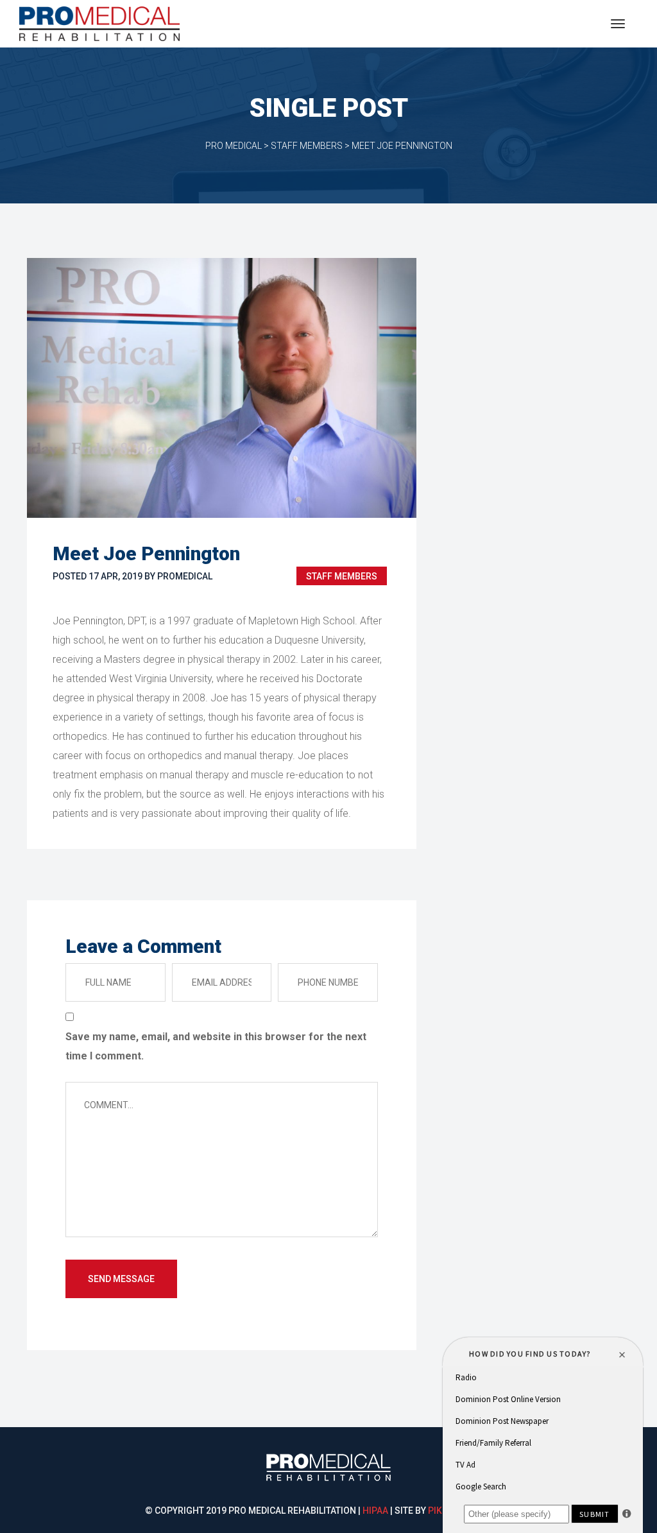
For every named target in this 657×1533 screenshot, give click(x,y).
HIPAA (375, 1510)
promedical (184, 576)
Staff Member (341, 576)
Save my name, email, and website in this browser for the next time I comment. (215, 1046)
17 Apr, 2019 (115, 576)
